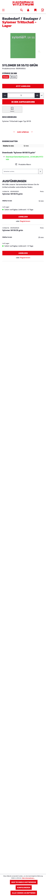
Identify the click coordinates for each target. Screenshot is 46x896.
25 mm (13, 76)
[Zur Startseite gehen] (23, 3)
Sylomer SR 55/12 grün (12, 194)
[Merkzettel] (35, 10)
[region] (23, 47)
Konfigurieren (23, 887)
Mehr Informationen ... (28, 878)
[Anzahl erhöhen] (37, 95)
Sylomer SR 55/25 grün (12, 230)
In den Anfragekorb (23, 102)
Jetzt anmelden (23, 86)
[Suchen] (21, 10)
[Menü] (3, 10)
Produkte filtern (24, 164)
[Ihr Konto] (28, 10)
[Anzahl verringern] (4, 95)
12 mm (5, 76)
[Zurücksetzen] (40, 171)
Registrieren (25, 221)
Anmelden (23, 216)
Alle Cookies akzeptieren (24, 893)
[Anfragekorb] (42, 10)
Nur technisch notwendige (23, 882)
